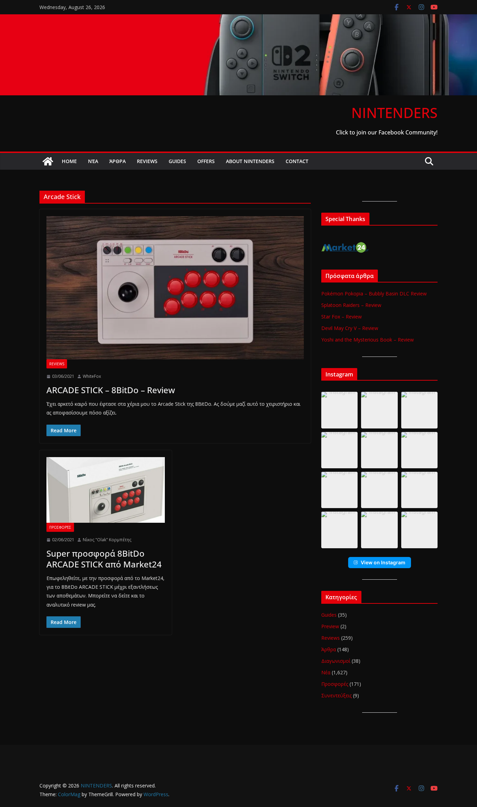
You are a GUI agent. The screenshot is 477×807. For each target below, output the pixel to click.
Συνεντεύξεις (336, 695)
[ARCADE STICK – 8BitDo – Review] (175, 287)
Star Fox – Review (341, 316)
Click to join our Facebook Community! (387, 132)
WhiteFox (92, 376)
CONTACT (297, 161)
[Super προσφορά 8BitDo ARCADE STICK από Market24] (105, 490)
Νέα (93, 161)
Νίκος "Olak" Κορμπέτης (107, 540)
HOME (69, 161)
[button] (339, 410)
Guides (177, 161)
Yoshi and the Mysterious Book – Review (367, 339)
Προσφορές (60, 527)
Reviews (147, 161)
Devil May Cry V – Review (349, 328)
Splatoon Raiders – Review (351, 305)
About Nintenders (250, 161)
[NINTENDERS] (238, 19)
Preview (330, 626)
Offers (206, 161)
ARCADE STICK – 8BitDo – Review (110, 390)
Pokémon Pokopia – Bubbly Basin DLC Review (374, 293)
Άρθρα (117, 161)
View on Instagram (383, 562)
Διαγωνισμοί (335, 661)
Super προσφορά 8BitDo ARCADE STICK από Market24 (104, 559)
